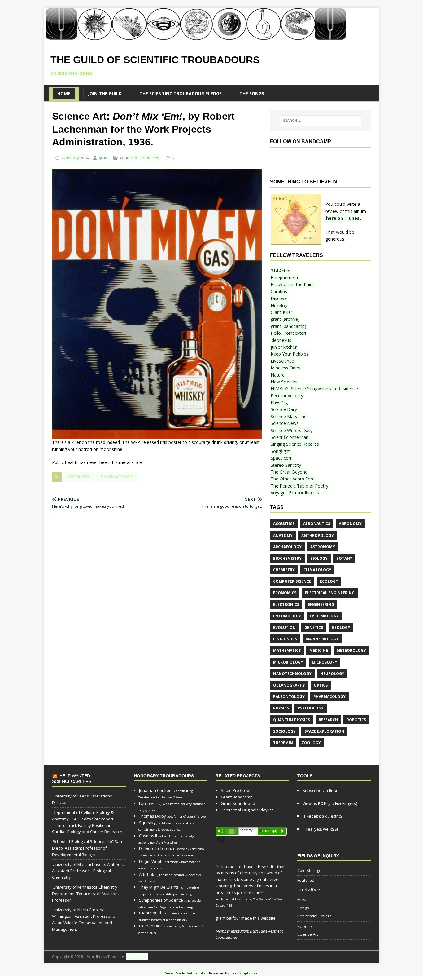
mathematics (287, 650)
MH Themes (136, 956)
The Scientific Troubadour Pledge (180, 93)
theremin (283, 742)
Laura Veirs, (150, 803)
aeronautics (316, 523)
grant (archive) (285, 319)
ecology (329, 581)
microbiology (288, 662)
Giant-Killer (281, 312)
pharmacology (117, 476)
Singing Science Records (295, 444)
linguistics (285, 639)
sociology (284, 731)
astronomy (322, 547)
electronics (286, 604)
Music (302, 900)
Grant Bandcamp (237, 797)
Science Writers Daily (291, 430)
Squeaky (147, 822)
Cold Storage (309, 870)
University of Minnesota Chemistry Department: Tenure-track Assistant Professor (85, 893)
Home (63, 93)
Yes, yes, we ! (321, 829)
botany (344, 558)
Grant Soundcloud (238, 803)
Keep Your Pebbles (289, 354)
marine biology (322, 639)
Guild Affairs (309, 890)
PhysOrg (279, 402)
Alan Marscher (166, 843)
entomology (287, 616)
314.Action (281, 271)
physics (281, 708)
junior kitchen (284, 347)
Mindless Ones (285, 368)
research (328, 719)
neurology (332, 673)
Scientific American (289, 437)
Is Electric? (322, 816)
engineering (321, 604)
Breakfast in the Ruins (293, 284)
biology (319, 558)
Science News (285, 423)
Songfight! (281, 451)
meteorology (351, 650)
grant (104, 158)
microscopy (324, 662)
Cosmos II (148, 835)
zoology (311, 742)
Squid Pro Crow (235, 790)
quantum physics (291, 719)
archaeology (287, 547)
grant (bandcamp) (288, 326)
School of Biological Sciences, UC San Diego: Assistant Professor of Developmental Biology (87, 848)
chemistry (79, 476)
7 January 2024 (75, 158)
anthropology (317, 535)
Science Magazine (289, 416)
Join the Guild (105, 93)
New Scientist (284, 382)
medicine (318, 650)
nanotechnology (292, 673)
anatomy (283, 535)
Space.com (282, 458)
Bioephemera (284, 277)
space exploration (324, 731)
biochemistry (287, 558)
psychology (311, 708)
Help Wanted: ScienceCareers (71, 778)
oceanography (289, 685)
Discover (279, 298)
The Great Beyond (289, 472)
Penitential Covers (314, 916)
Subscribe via (321, 790)
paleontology (289, 696)
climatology (317, 569)
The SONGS (251, 93)
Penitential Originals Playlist (247, 810)
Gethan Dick (150, 926)
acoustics (283, 523)
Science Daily (284, 409)
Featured (128, 158)
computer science (292, 581)
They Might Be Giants (159, 887)
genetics (313, 627)
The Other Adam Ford (293, 479)
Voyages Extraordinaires (295, 493)
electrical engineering (330, 592)
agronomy (350, 523)
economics (284, 592)
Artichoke (148, 874)
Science (304, 926)
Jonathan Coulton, (155, 790)
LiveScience (282, 361)
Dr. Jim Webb (151, 861)
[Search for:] (320, 120)
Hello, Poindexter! (288, 333)
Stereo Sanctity (286, 465)
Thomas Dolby (152, 816)
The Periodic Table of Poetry (299, 486)
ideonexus (281, 340)
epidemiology (324, 616)
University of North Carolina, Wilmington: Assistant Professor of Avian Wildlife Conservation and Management (84, 919)
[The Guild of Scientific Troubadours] (195, 36)
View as (314, 803)
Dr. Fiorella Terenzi (156, 848)
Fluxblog (279, 305)
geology (341, 627)
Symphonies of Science (161, 900)
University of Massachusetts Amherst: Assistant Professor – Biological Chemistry (88, 871)
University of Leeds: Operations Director (82, 799)
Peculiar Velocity (287, 396)
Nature (278, 375)
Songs (303, 908)
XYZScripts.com (245, 973)
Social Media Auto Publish (186, 973)
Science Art (150, 158)
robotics (356, 719)
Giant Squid (150, 913)
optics (321, 685)
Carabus (279, 291)
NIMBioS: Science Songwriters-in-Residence (314, 388)
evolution (284, 627)
